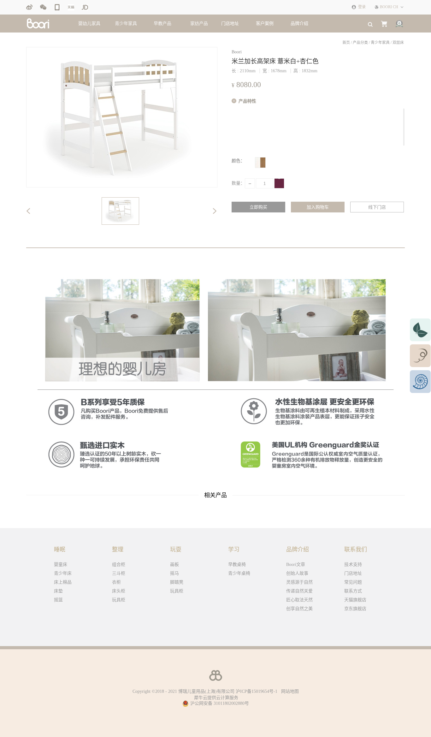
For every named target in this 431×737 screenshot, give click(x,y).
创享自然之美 (299, 608)
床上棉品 (63, 582)
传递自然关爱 (299, 591)
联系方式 (353, 591)
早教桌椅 (237, 564)
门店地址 (353, 573)
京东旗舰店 (355, 608)
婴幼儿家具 (89, 23)
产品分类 (360, 42)
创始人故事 (297, 573)
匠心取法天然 (299, 599)
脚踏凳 (176, 582)
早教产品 (162, 23)
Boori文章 (295, 564)
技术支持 (353, 564)
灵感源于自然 (299, 582)
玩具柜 (118, 599)
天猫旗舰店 (355, 599)
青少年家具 (126, 23)
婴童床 (60, 564)
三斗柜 (118, 573)
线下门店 (377, 207)
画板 (174, 564)
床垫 (58, 591)
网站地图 (289, 691)
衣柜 (116, 582)
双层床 (398, 42)
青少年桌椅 (239, 573)
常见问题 (353, 582)
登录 (362, 7)
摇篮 (58, 599)
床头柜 (118, 591)
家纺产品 (199, 23)
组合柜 (118, 564)
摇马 (174, 573)
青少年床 (63, 573)
